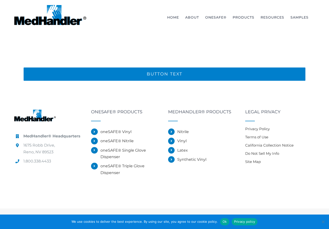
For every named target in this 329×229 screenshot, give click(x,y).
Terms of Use (256, 137)
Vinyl (182, 141)
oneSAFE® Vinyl (116, 131)
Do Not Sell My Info (262, 153)
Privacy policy (244, 221)
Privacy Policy (257, 129)
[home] (35, 113)
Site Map (253, 161)
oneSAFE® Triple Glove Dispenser (122, 169)
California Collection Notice (269, 145)
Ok (225, 221)
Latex (182, 150)
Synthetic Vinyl (191, 159)
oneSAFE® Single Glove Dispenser (123, 153)
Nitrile (183, 131)
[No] (323, 221)
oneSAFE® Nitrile (117, 141)
